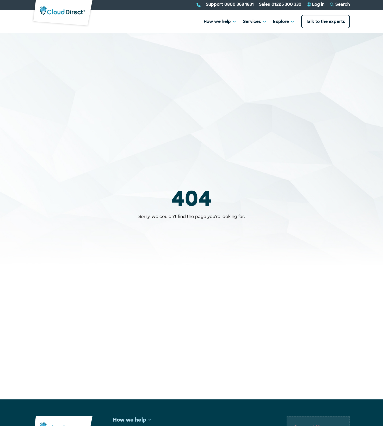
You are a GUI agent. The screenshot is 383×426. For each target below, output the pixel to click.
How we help (217, 21)
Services (252, 21)
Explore (281, 21)
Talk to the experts (325, 21)
